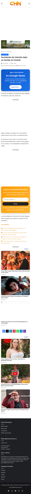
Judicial (3, 474)
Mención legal (4, 426)
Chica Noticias (5, 63)
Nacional (3, 477)
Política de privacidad (6, 432)
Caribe (2, 479)
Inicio (3, 51)
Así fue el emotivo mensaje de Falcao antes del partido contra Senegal (13, 233)
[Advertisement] (15, 23)
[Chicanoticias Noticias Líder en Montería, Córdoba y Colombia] (15, 3)
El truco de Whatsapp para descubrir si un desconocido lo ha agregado (13, 229)
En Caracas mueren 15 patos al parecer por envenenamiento (13, 242)
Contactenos (4, 430)
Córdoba (3, 470)
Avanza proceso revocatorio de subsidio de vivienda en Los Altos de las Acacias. (13, 238)
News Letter (4, 428)
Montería (3, 472)
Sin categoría (8, 51)
